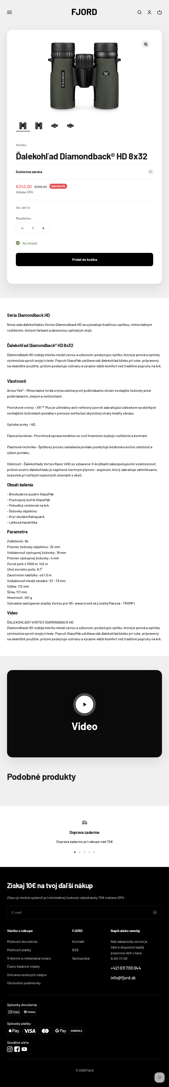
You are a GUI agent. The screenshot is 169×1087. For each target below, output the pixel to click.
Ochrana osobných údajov (27, 975)
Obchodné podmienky (24, 983)
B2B (75, 950)
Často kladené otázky (23, 966)
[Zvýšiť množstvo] (43, 228)
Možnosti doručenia (22, 941)
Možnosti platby (19, 950)
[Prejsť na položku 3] (55, 126)
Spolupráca (81, 958)
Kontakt (78, 941)
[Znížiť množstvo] (22, 228)
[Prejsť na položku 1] (23, 126)
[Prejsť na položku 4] (70, 126)
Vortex (21, 145)
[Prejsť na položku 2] (39, 126)
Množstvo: (24, 218)
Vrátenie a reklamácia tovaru (29, 958)
